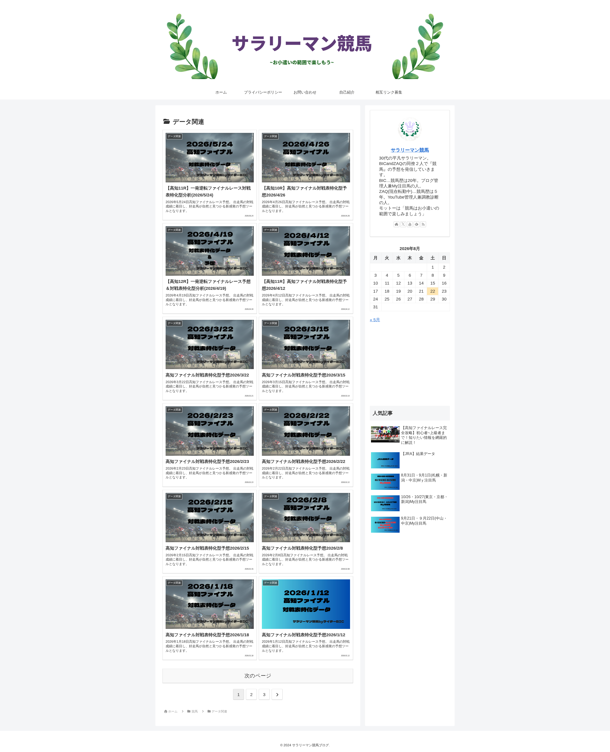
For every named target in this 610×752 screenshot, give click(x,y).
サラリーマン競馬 (410, 150)
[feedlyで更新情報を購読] (416, 224)
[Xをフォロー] (403, 224)
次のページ (257, 676)
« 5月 (375, 319)
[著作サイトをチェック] (396, 224)
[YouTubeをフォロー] (410, 224)
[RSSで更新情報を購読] (423, 224)
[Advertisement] (410, 364)
